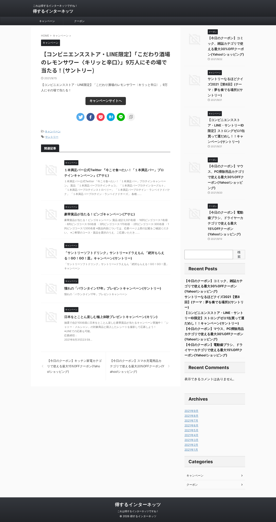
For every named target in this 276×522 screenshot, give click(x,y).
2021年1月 (191, 449)
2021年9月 (191, 411)
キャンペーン (47, 21)
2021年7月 (191, 420)
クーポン (79, 21)
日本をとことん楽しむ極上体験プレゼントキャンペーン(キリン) (111, 317)
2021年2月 (191, 444)
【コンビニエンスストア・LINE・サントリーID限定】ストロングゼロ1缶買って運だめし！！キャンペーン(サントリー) (226, 131)
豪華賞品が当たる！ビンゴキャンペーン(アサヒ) (99, 214)
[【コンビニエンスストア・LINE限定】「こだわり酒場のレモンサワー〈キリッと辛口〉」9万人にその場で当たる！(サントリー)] (111, 117)
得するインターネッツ (53, 11)
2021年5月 (191, 430)
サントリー (51, 136)
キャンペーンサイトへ (106, 101)
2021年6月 (191, 425)
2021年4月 (191, 435)
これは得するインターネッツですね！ (138, 511)
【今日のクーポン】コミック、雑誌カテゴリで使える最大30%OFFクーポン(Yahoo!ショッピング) (213, 286)
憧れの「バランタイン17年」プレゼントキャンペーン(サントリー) (112, 288)
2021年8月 (191, 415)
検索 (239, 254)
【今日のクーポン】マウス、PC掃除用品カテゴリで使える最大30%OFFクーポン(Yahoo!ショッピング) (226, 177)
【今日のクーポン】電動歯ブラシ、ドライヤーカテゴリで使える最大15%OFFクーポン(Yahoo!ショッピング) (225, 223)
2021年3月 (191, 440)
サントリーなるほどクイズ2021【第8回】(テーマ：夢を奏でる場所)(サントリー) (214, 302)
